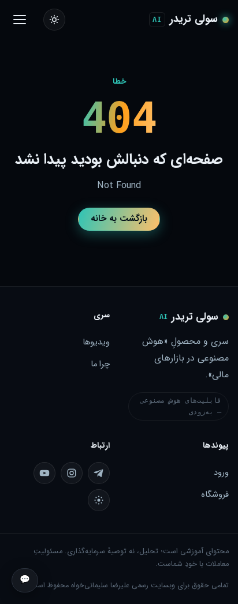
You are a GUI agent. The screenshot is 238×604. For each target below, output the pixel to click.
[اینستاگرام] (72, 473)
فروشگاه (215, 494)
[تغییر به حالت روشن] (54, 20)
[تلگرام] (99, 473)
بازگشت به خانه (119, 219)
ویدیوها (96, 342)
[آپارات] (99, 500)
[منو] (19, 20)
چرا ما (100, 364)
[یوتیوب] (44, 473)
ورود (221, 472)
